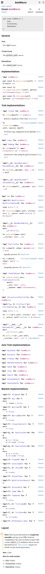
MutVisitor (17, 200)
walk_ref (10, 336)
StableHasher (29, 287)
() (17, 207)
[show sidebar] (2, 2)
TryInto (19, 512)
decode (9, 170)
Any (13, 398)
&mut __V (18, 237)
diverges (20, 96)
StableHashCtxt (10, 280)
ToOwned (16, 495)
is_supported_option (13, 90)
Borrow (15, 407)
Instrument (17, 463)
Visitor (20, 304)
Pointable (17, 487)
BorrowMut (17, 415)
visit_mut (10, 211)
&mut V (6, 213)
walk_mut (10, 234)
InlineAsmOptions (11, 92)
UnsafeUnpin (13, 379)
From (14, 459)
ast (10, 6)
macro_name (21, 81)
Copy (9, 140)
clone (8, 115)
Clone (11, 111)
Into (17, 468)
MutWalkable (20, 223)
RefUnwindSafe (14, 362)
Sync (9, 371)
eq (7, 248)
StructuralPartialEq (18, 297)
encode (9, 186)
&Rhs (12, 261)
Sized (20, 403)
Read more (33, 119)
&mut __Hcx (19, 285)
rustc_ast (5, 6)
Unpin (10, 375)
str (13, 83)
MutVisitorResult (21, 480)
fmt (7, 148)
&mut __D (29, 170)
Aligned (16, 394)
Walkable (7, 327)
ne (7, 258)
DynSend (11, 350)
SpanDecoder (20, 163)
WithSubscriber (20, 521)
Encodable (8, 182)
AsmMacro (21, 2)
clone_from (8, 125)
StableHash (14, 273)
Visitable (8, 307)
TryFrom (19, 504)
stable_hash (11, 277)
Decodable (8, 166)
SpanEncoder (20, 179)
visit (8, 315)
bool (27, 92)
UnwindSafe (13, 383)
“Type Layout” (22, 545)
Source (4, 12)
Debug (11, 144)
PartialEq (13, 244)
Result (25, 151)
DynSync (11, 354)
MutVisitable (9, 203)
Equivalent (21, 432)
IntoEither (17, 476)
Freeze (10, 358)
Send (9, 367)
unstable (33, 123)
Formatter (7, 151)
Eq (8, 196)
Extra (10, 207)
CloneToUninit (19, 424)
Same (14, 491)
